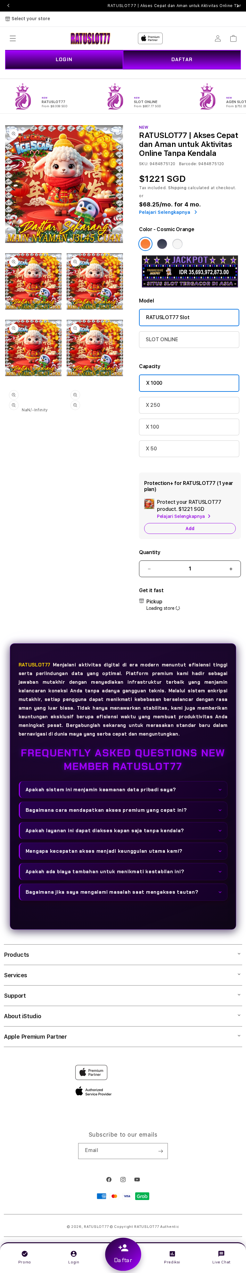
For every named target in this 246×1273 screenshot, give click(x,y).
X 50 (151, 449)
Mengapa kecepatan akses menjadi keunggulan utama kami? (104, 851)
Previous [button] (8, 6)
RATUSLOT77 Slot (167, 317)
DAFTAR (182, 59)
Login (73, 1262)
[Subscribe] (160, 1151)
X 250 (153, 405)
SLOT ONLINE (162, 339)
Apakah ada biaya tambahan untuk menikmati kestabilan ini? (105, 871)
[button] (12, 38)
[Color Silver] (177, 244)
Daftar (123, 1260)
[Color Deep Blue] (162, 244)
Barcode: (188, 164)
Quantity (149, 552)
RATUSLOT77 (34, 665)
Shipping (177, 188)
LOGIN (64, 59)
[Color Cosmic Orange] (145, 244)
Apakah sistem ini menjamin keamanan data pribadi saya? (101, 789)
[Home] (90, 38)
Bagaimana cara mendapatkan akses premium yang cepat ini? (106, 810)
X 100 (152, 427)
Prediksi (172, 1262)
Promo (24, 1262)
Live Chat (221, 1262)
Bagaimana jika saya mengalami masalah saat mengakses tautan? (112, 892)
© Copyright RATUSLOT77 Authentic (144, 1227)
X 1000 (154, 383)
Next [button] (237, 6)
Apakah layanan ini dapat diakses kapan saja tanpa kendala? (105, 830)
